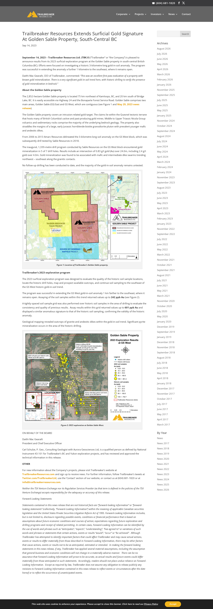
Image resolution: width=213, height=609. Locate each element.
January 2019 (164, 337)
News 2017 (163, 443)
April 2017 (162, 419)
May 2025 (162, 110)
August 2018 (164, 357)
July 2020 (162, 311)
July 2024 (162, 141)
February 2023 (165, 218)
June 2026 (162, 58)
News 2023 (163, 474)
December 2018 (165, 342)
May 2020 (162, 316)
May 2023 (162, 203)
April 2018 (162, 378)
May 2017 (162, 414)
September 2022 (166, 234)
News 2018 (163, 448)
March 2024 (163, 161)
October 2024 (164, 125)
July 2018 (162, 362)
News (171, 14)
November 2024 (166, 120)
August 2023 (164, 187)
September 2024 (166, 131)
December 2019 (165, 326)
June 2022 (162, 244)
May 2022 (162, 249)
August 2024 (164, 136)
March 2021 (163, 295)
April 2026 (162, 69)
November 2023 (166, 177)
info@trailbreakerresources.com (41, 482)
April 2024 (162, 156)
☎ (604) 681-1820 (163, 3)
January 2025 (164, 115)
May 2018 (162, 373)
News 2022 (163, 469)
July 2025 (162, 100)
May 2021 (162, 290)
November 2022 (166, 228)
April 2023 (162, 208)
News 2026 (163, 489)
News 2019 (163, 453)
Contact (186, 14)
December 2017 (165, 388)
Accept (172, 604)
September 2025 (166, 94)
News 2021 (163, 463)
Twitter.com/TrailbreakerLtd (39, 478)
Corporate (122, 14)
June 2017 (162, 409)
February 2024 (165, 167)
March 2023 (163, 213)
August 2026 (164, 48)
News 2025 (163, 484)
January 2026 (164, 84)
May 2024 (162, 151)
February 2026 (165, 79)
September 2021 (166, 270)
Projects (139, 14)
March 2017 (163, 424)
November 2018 (166, 347)
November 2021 (166, 259)
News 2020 (163, 458)
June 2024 (162, 146)
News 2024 (163, 479)
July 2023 (162, 192)
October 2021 (164, 264)
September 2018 (166, 352)
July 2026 (162, 53)
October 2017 (164, 398)
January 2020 (164, 321)
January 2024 (164, 172)
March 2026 (163, 74)
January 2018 (164, 383)
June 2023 (162, 197)
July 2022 (162, 239)
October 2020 (164, 306)
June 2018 (162, 367)
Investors (156, 14)
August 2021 (164, 275)
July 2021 (162, 280)
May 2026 (162, 64)
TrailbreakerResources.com (38, 474)
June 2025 (162, 105)
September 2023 (166, 182)
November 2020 (166, 300)
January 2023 (164, 223)
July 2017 (162, 403)
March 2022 (163, 254)
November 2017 (166, 393)
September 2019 (166, 331)
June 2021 (162, 285)
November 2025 (166, 89)
